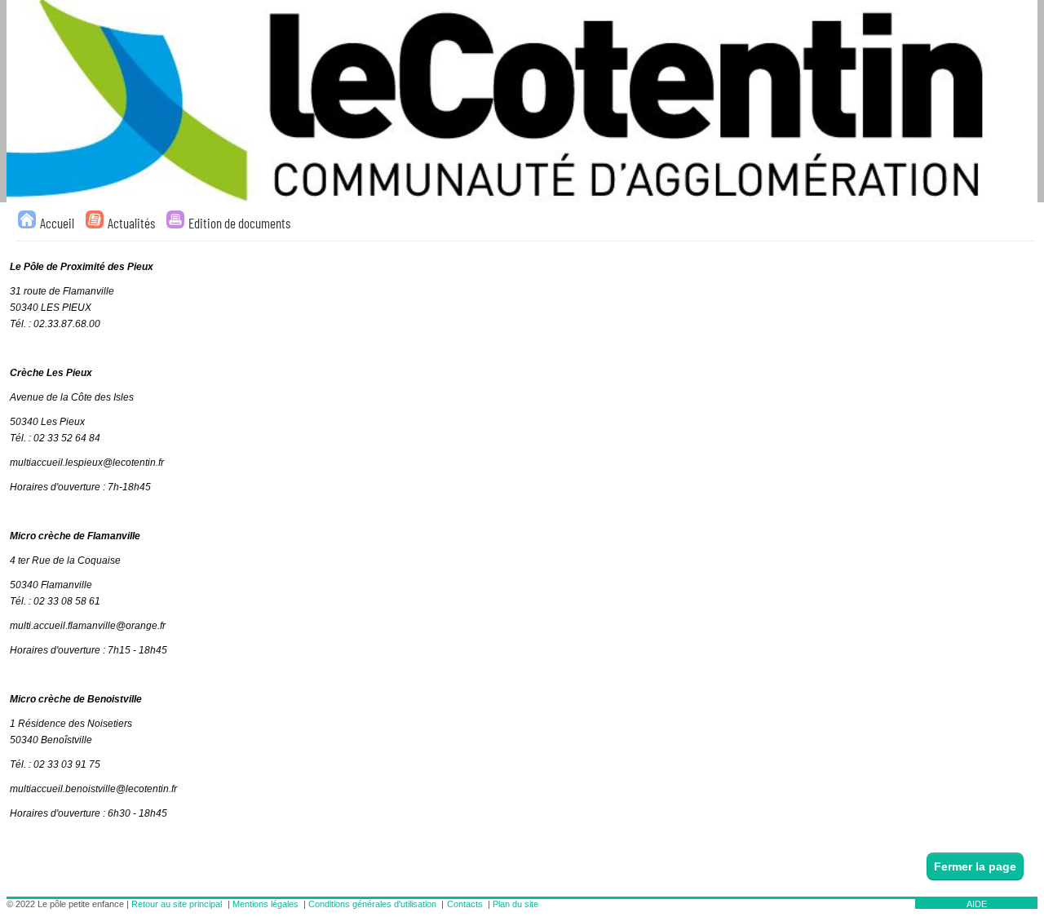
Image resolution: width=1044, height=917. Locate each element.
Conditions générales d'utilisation (372, 904)
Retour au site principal (176, 904)
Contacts (465, 904)
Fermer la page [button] (975, 866)
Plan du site (515, 904)
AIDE (977, 904)
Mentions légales (265, 904)
